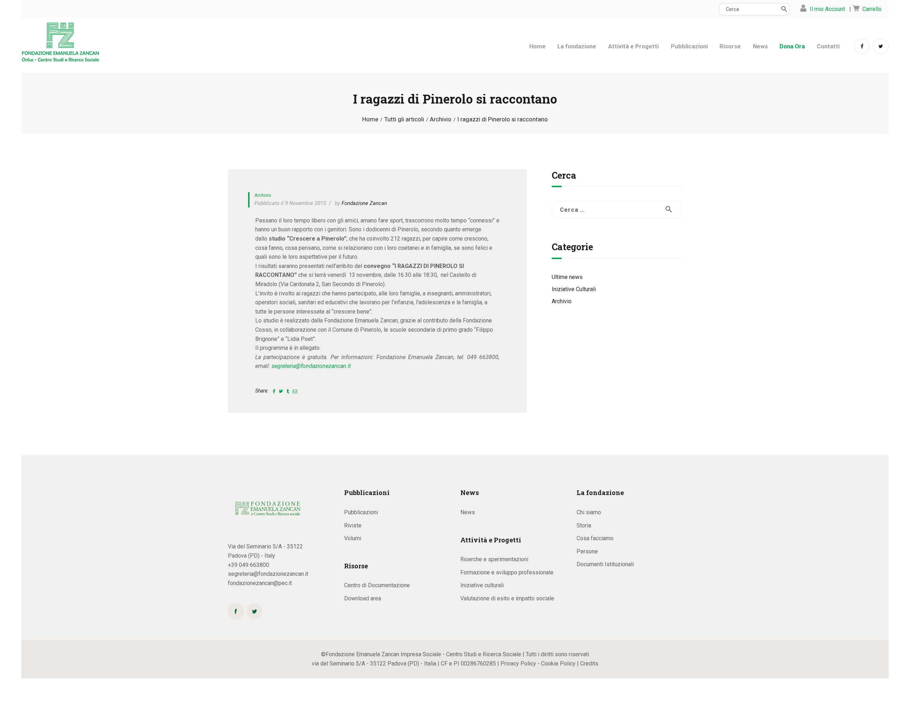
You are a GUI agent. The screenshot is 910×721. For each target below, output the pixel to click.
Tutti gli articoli (404, 119)
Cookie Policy (558, 663)
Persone (587, 551)
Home (370, 119)
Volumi (352, 538)
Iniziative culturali (482, 585)
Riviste (353, 525)
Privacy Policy (518, 663)
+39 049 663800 (248, 565)
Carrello (872, 9)
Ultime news (567, 277)
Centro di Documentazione (377, 585)
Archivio (440, 119)
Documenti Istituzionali (605, 564)
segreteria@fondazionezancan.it (311, 366)
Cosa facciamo (595, 538)
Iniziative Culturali (574, 289)
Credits (589, 663)
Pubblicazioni (361, 512)
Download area (362, 598)
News (467, 512)
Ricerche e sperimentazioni (494, 559)
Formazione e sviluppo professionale (506, 572)
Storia (584, 525)
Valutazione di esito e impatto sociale (507, 598)
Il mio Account (827, 9)
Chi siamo (589, 512)
